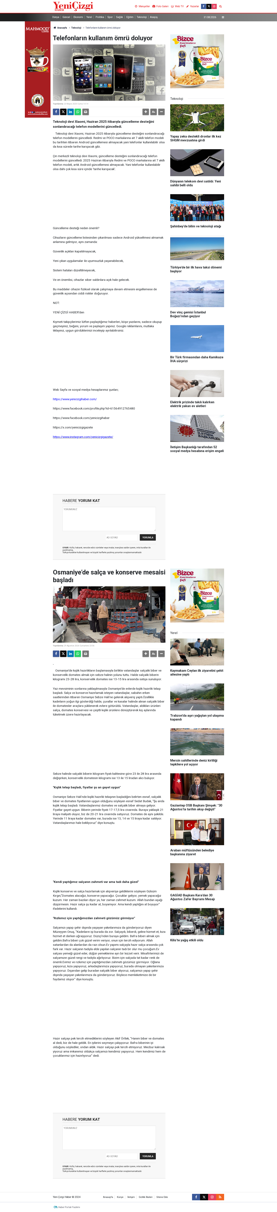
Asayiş (154, 17)
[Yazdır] (85, 112)
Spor (110, 17)
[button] (146, 112)
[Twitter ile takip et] (208, 6)
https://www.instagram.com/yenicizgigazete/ (83, 437)
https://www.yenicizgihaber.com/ (75, 399)
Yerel (89, 17)
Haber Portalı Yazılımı (69, 1207)
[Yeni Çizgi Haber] (73, 6)
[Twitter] (63, 112)
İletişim (131, 1197)
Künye (120, 1197)
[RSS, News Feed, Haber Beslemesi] (220, 1197)
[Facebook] (56, 112)
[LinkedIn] (70, 112)
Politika (100, 17)
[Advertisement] (109, 198)
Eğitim (129, 17)
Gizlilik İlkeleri (145, 1197)
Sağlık (119, 17)
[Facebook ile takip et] (203, 6)
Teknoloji (142, 17)
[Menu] (223, 17)
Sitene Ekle (162, 1197)
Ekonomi (78, 17)
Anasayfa (62, 27)
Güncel (66, 17)
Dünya (55, 17)
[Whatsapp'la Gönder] (78, 112)
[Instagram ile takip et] (214, 6)
